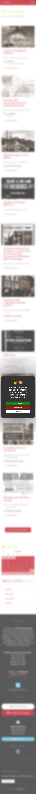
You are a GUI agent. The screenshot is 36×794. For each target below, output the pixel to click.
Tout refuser (18, 407)
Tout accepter (18, 403)
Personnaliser (18, 412)
